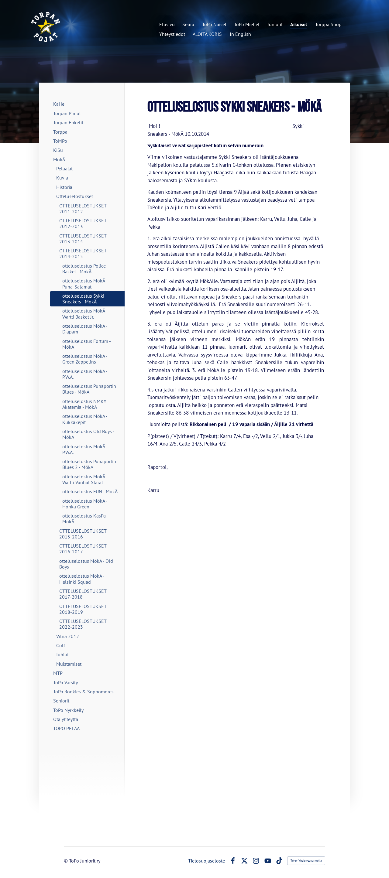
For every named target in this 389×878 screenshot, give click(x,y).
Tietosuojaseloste (206, 860)
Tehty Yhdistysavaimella (306, 861)
